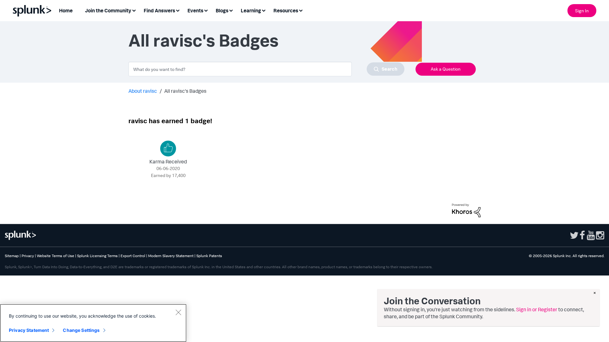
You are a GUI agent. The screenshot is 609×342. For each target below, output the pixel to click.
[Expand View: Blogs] (231, 10)
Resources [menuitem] (285, 10)
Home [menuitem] (66, 10)
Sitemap (12, 255)
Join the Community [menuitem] (108, 10)
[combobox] (266, 69)
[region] (93, 323)
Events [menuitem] (195, 10)
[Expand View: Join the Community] (134, 10)
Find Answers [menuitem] (159, 10)
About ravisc (142, 91)
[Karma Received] (168, 148)
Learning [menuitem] (251, 10)
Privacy (28, 255)
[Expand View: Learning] (263, 10)
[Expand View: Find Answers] (177, 10)
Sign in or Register (536, 309)
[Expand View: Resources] (301, 10)
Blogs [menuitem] (222, 10)
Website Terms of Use (55, 255)
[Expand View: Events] (206, 10)
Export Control (133, 255)
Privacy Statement (29, 330)
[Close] (178, 312)
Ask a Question (446, 69)
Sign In (582, 10)
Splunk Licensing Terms (97, 255)
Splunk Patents (209, 255)
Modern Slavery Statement (170, 255)
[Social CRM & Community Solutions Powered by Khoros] (466, 209)
